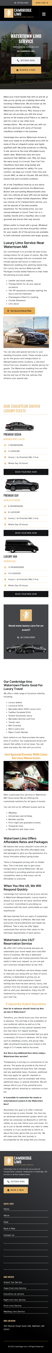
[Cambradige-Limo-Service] (19, 1157)
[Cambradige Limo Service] (19, 9)
